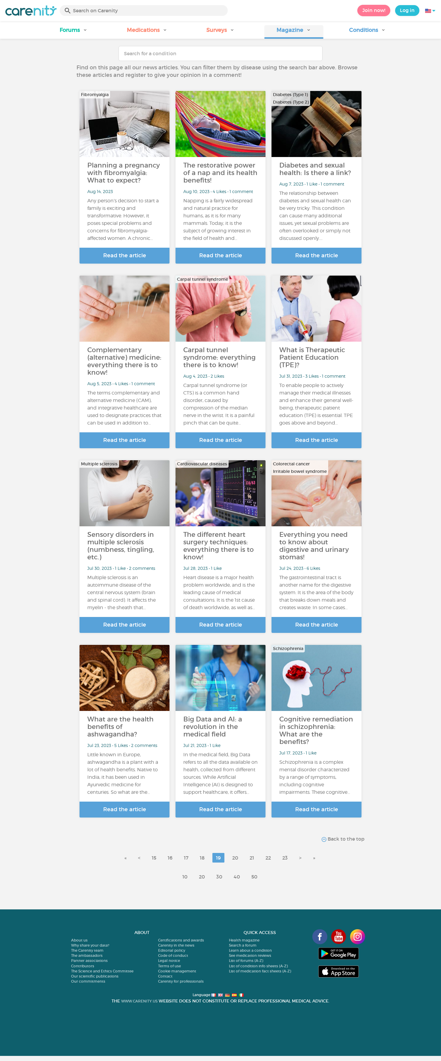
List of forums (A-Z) (246, 960)
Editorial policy (171, 950)
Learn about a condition (250, 950)
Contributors (82, 966)
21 (252, 858)
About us (79, 940)
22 (268, 858)
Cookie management (177, 971)
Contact (165, 976)
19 (218, 858)
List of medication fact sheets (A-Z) (260, 971)
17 (186, 858)
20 (235, 858)
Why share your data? (90, 945)
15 (154, 858)
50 (254, 877)
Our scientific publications (94, 976)
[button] (73, 32)
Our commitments (88, 981)
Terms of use (169, 966)
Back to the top (345, 839)
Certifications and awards (181, 940)
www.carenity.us (139, 1001)
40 (237, 877)
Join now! (373, 10)
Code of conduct (173, 955)
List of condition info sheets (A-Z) (258, 966)
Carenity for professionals (181, 981)
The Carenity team (87, 950)
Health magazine (244, 940)
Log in (407, 10)
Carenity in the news (176, 945)
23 (285, 858)
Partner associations (89, 960)
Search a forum (242, 945)
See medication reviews (250, 955)
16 (170, 858)
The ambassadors (87, 955)
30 (219, 877)
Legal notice (169, 960)
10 (185, 877)
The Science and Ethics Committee (102, 971)
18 (202, 858)
